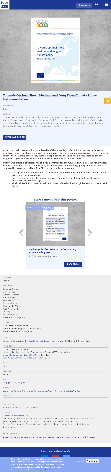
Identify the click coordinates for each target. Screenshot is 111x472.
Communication (18, 416)
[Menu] (106, 4)
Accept (80, 461)
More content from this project (55, 199)
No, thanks (92, 461)
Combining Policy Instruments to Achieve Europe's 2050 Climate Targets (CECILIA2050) (43, 391)
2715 (4, 399)
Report (6, 109)
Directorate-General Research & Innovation (45, 341)
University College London (15, 355)
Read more (73, 264)
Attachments (10, 433)
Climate (6, 416)
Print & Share (107, 101)
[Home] (4, 4)
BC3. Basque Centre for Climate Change (21, 358)
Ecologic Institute (11, 349)
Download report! (14, 137)
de (97, 4)
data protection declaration (47, 470)
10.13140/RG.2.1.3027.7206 (14, 383)
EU (28, 416)
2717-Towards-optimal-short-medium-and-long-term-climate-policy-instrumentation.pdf (45, 437)
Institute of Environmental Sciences (36, 352)
